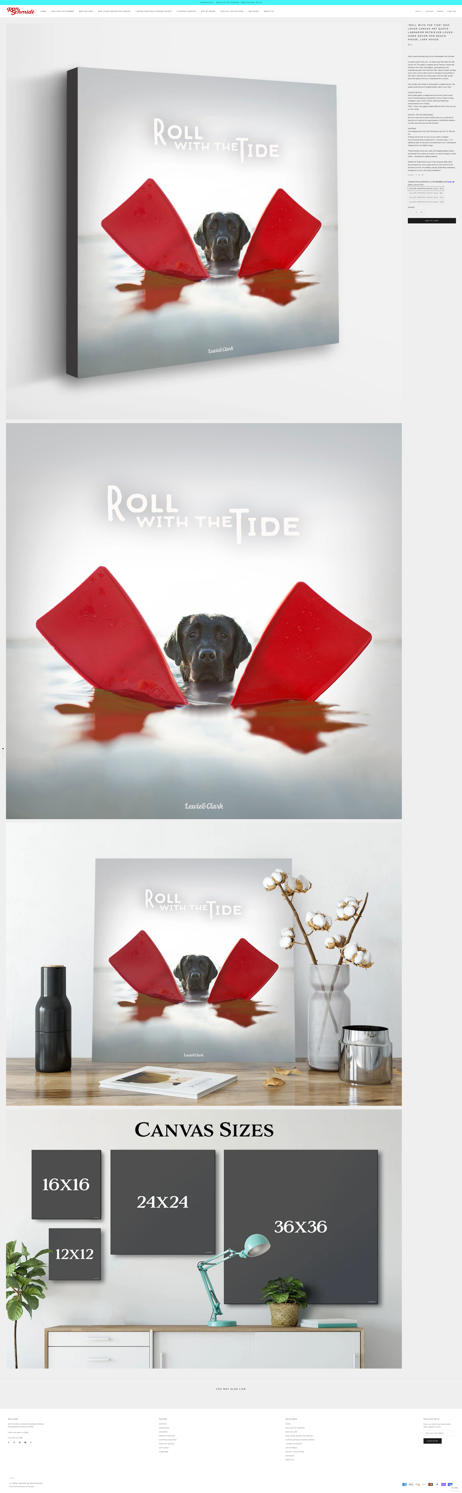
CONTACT (163, 1424)
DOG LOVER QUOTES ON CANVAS (114, 11)
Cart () (451, 11)
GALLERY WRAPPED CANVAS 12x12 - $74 (426, 188)
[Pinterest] (422, 175)
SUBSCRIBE (163, 1452)
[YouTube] (25, 1442)
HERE (26, 1432)
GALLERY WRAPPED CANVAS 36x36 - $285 (426, 202)
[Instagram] (14, 1442)
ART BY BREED (208, 11)
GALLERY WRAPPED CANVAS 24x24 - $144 (426, 197)
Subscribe (432, 1441)
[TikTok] (31, 1442)
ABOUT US (269, 11)
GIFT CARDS (164, 1448)
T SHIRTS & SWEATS (186, 11)
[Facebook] (416, 175)
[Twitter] (419, 175)
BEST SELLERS (86, 11)
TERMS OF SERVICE (167, 1444)
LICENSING (163, 1432)
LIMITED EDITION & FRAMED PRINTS (154, 11)
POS (11, 1486)
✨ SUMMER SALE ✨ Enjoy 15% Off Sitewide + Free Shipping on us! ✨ (231, 2)
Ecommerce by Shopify (25, 1486)
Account (430, 11)
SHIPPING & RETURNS (168, 1440)
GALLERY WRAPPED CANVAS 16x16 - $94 (426, 193)
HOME (44, 11)
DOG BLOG (254, 11)
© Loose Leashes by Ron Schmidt (26, 1483)
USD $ (417, 11)
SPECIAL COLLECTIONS (232, 11)
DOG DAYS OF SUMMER (63, 11)
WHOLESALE (164, 1428)
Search (440, 11)
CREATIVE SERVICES (167, 1436)
